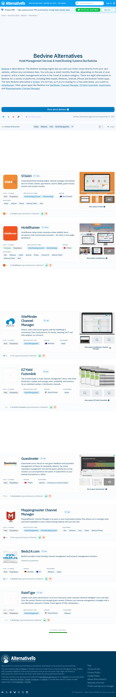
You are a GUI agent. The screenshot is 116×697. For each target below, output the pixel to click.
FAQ (89, 665)
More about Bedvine (56, 109)
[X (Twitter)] (6, 692)
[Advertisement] (58, 33)
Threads (27, 679)
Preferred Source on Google (100, 686)
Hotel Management (31, 344)
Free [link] (51, 127)
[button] (36, 176)
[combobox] (89, 3)
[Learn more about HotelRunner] (10, 233)
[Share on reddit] (13, 117)
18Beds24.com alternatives (30, 560)
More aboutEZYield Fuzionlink (96, 400)
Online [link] (36, 127)
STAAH (36, 81)
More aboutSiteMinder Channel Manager (96, 348)
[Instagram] (23, 692)
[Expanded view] (100, 126)
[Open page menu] (114, 3)
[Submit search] (77, 3)
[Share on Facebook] (3, 117)
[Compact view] (102, 126)
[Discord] (2, 692)
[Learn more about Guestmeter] (10, 464)
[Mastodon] (11, 692)
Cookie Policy (93, 676)
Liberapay (19, 682)
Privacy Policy (93, 672)
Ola (17, 669)
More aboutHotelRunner (96, 258)
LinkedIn (44, 679)
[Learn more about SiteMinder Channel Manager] (10, 322)
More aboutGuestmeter (96, 489)
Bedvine (5, 68)
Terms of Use (93, 669)
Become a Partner (95, 682)
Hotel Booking (48, 197)
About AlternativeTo (96, 679)
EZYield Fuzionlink (89, 85)
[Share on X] (8, 117)
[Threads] (19, 692)
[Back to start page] (13, 3)
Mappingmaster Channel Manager (23, 88)
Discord (65, 677)
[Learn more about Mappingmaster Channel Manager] (10, 515)
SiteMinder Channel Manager (64, 85)
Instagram (35, 679)
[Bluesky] (15, 692)
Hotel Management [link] (62, 127)
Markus (24, 669)
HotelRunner (7, 85)
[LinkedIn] (27, 692)
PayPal (28, 682)
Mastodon (13, 679)
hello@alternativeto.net (48, 677)
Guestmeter (105, 85)
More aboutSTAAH (96, 207)
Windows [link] (44, 127)
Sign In (109, 3)
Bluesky (21, 679)
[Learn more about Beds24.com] (10, 557)
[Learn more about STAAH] (10, 181)
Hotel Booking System (32, 197)
